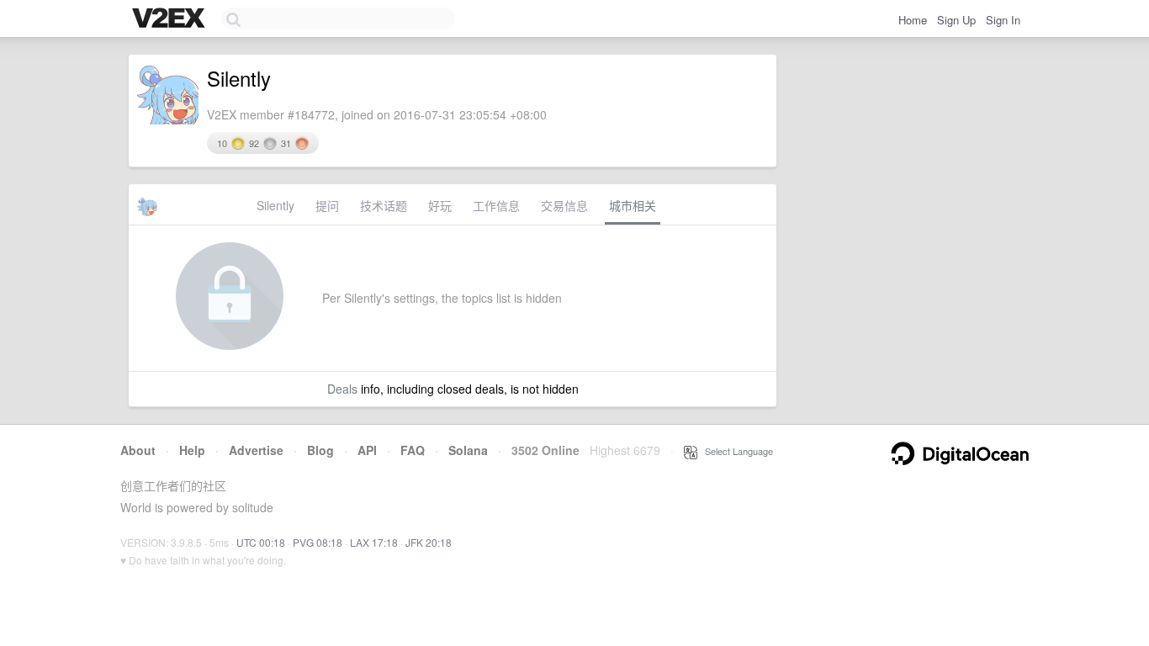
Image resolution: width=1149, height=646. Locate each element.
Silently (275, 205)
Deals (342, 388)
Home (912, 20)
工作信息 (496, 205)
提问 (327, 205)
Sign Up (956, 20)
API (367, 450)
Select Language (735, 451)
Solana (468, 450)
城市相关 (632, 205)
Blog (320, 450)
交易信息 (564, 205)
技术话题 (383, 205)
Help (192, 450)
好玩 (440, 205)
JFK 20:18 (428, 542)
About (138, 450)
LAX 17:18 (374, 542)
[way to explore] (171, 19)
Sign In (1003, 20)
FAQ (412, 450)
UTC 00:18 (260, 542)
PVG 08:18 (317, 542)
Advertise (256, 450)
